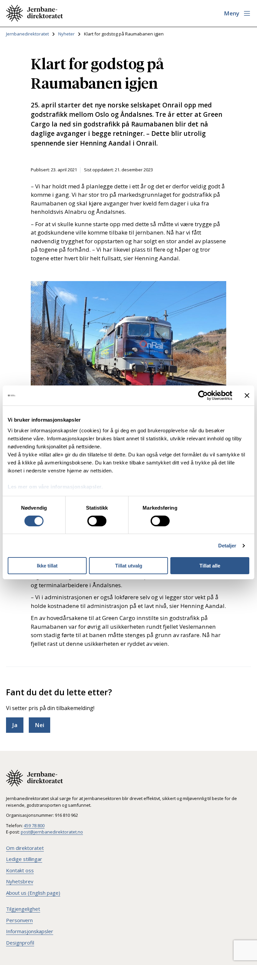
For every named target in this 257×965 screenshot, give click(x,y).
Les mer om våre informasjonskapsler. (55, 486)
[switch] (96, 521)
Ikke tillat (47, 565)
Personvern (19, 920)
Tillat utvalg (128, 565)
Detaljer (227, 545)
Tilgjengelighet (23, 908)
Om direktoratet (25, 848)
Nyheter (66, 34)
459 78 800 (34, 825)
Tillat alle (209, 565)
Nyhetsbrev (19, 881)
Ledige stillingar (24, 859)
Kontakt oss (20, 870)
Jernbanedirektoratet (27, 34)
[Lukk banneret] (247, 395)
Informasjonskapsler (29, 931)
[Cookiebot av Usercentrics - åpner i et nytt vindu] (203, 395)
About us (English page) (33, 892)
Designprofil (20, 942)
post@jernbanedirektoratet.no (52, 832)
